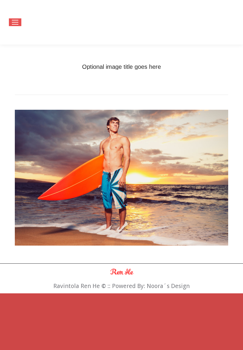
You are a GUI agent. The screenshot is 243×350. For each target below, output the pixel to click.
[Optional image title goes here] (121, 178)
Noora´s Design (168, 285)
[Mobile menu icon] (15, 22)
